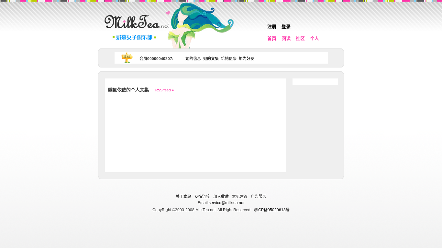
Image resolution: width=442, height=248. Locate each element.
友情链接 (202, 196)
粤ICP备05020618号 (271, 210)
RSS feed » (164, 90)
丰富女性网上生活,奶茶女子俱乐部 (138, 29)
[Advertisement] (221, 185)
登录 (286, 26)
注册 (271, 26)
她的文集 (211, 59)
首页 (271, 38)
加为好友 (246, 59)
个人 (314, 38)
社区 (300, 38)
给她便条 (229, 59)
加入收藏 (221, 196)
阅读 (286, 38)
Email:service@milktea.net (221, 203)
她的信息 (193, 59)
